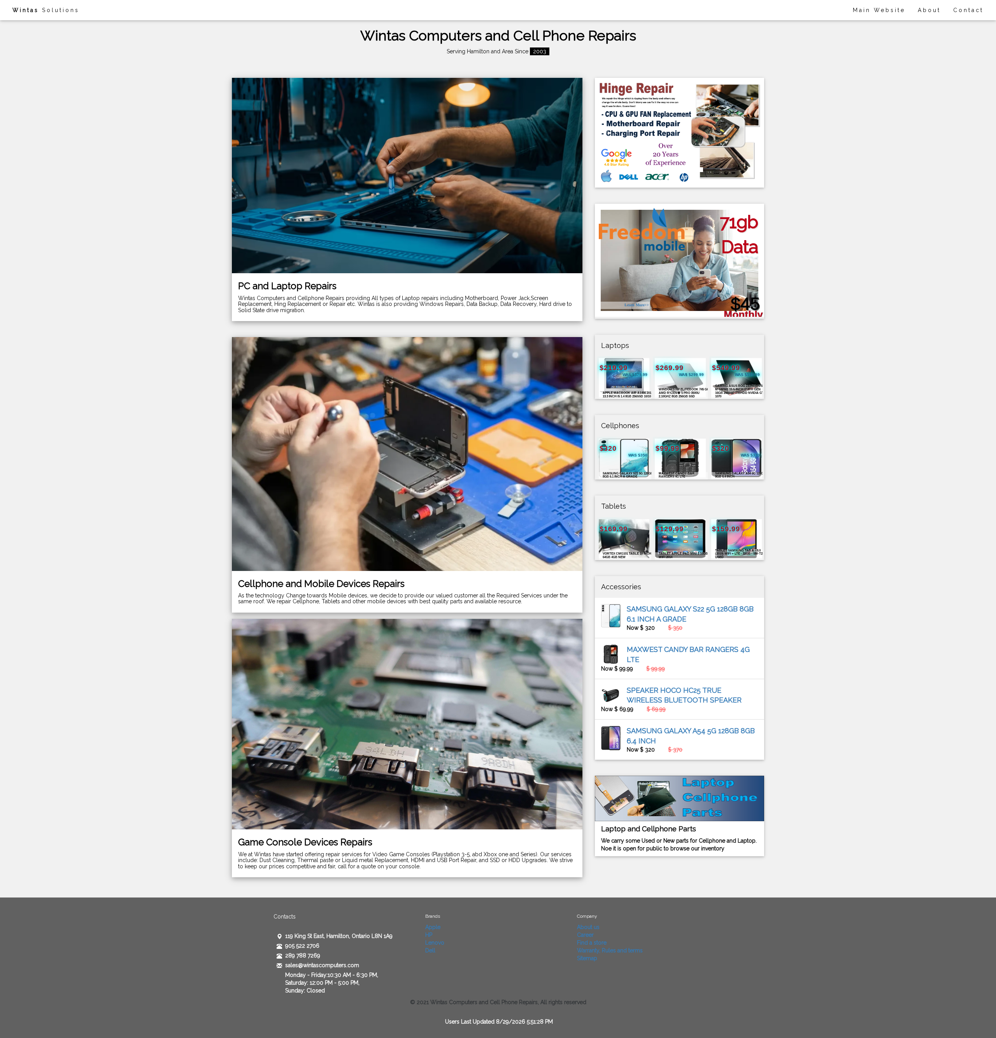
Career (585, 935)
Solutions (45, 10)
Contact (968, 10)
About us (588, 927)
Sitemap (587, 958)
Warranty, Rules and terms (610, 950)
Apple (432, 927)
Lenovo (434, 943)
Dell (430, 950)
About (929, 10)
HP (428, 935)
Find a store (592, 943)
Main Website (879, 10)
